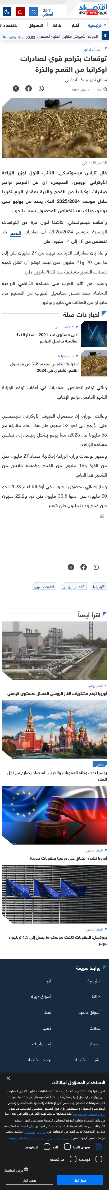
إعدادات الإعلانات (35, 1131)
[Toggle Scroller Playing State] (105, 35)
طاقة (96, 996)
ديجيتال (95, 1043)
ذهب (47, 1027)
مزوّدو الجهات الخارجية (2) (89, 1113)
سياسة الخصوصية (20, 1137)
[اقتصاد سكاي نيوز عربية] (88, 10)
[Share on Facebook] (28, 89)
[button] (47, 12)
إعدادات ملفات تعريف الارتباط (53, 1138)
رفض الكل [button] (29, 1179)
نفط (47, 1011)
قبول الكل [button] (80, 1179)
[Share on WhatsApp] (41, 89)
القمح (15, 232)
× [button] (9, 1078)
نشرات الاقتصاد (87, 1059)
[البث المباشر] (20, 11)
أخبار (47, 980)
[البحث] (33, 11)
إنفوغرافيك (41, 1043)
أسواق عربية (41, 996)
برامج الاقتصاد (39, 1059)
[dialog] (54, 1131)
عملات (95, 1027)
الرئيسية (95, 24)
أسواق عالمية (90, 1011)
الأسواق (36, 24)
